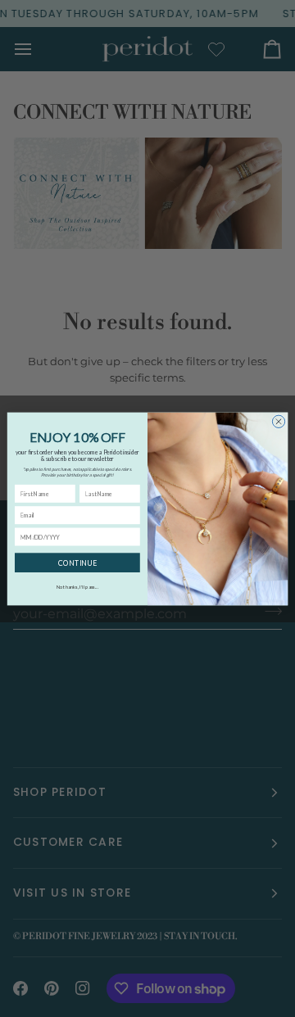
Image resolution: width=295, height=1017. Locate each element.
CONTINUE (77, 562)
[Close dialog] (278, 421)
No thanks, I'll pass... (77, 587)
